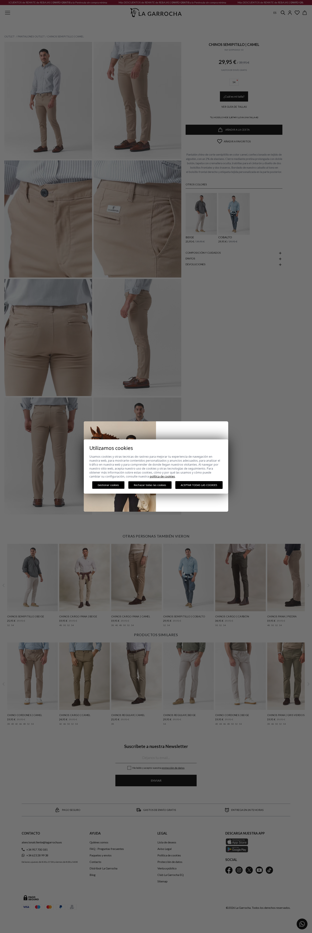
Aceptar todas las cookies (199, 485)
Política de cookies (162, 476)
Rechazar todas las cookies (150, 485)
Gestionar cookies (108, 485)
